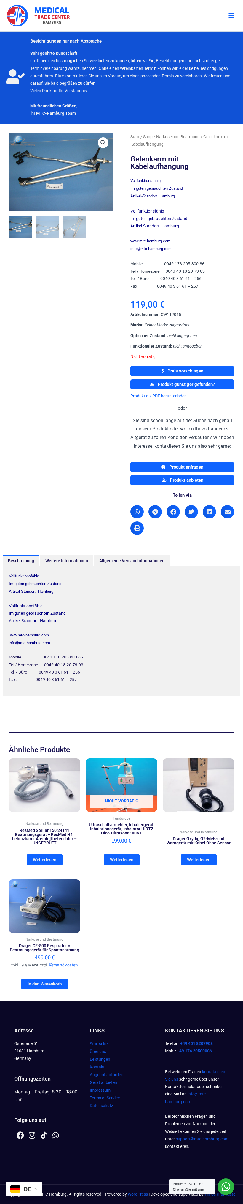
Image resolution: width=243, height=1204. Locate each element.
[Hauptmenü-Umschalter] (231, 16)
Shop (148, 136)
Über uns (98, 1051)
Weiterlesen (44, 859)
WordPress (138, 1194)
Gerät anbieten (103, 1082)
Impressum (100, 1090)
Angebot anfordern (107, 1074)
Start (135, 136)
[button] (103, 142)
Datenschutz (101, 1105)
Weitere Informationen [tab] (66, 560)
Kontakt (97, 1067)
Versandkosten (63, 965)
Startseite (99, 1043)
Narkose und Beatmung (178, 136)
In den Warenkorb (45, 984)
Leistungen (100, 1059)
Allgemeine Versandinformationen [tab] (131, 560)
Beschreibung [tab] (21, 560)
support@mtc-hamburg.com (202, 1139)
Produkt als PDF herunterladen (158, 396)
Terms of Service (105, 1097)
